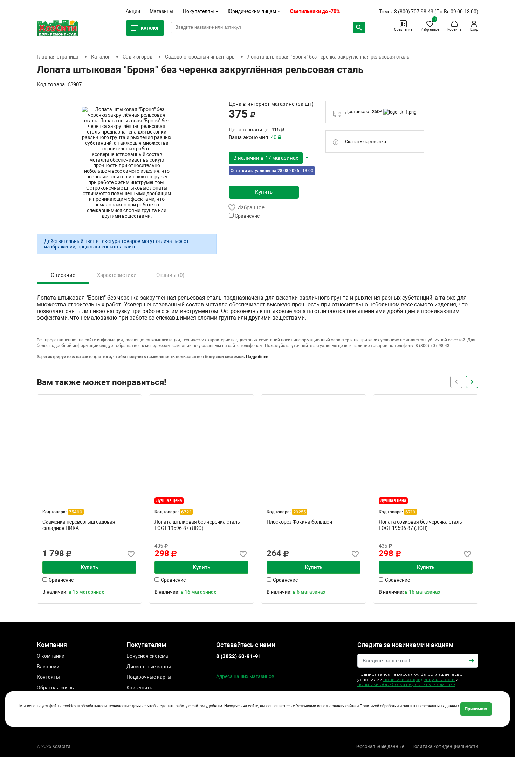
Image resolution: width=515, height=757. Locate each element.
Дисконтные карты (148, 666)
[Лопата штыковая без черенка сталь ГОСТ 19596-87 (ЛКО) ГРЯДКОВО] (201, 447)
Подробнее (257, 356)
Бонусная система (147, 656)
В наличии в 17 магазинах (265, 158)
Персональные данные (379, 746)
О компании (50, 656)
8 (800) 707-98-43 (413, 11)
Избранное (430, 26)
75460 (75, 511)
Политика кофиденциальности (444, 746)
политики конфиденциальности (419, 679)
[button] (268, 158)
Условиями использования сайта (326, 706)
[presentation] (472, 382)
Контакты (48, 677)
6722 (186, 511)
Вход (474, 30)
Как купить (139, 687)
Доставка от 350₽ (364, 111)
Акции (133, 11)
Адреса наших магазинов (245, 676)
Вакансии (48, 666)
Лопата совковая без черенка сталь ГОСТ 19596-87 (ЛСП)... (420, 525)
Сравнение (403, 30)
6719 (410, 511)
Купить (264, 192)
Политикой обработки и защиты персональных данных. (410, 706)
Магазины (161, 11)
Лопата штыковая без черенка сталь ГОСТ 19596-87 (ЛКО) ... (197, 525)
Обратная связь (55, 687)
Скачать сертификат (366, 141)
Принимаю (476, 708)
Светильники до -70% (315, 11)
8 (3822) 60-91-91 (238, 656)
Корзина (454, 30)
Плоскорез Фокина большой (299, 522)
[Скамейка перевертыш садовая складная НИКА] (89, 447)
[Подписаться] (471, 661)
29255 (299, 511)
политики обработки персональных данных (406, 684)
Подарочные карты (148, 677)
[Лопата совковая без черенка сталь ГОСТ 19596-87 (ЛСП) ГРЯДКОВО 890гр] (426, 447)
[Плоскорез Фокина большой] (313, 447)
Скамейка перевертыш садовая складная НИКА (78, 525)
